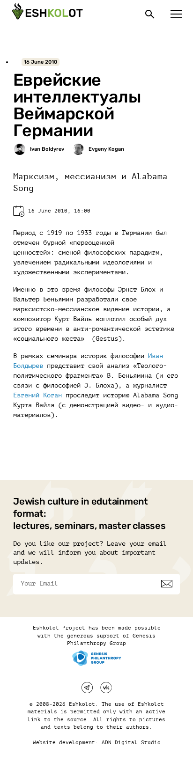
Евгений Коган (37, 395)
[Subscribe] (166, 583)
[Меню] (176, 14)
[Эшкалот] (46, 14)
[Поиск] (150, 14)
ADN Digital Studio (131, 743)
